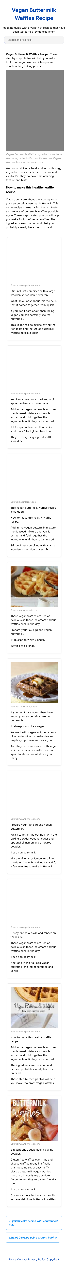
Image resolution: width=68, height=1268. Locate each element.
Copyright (53, 1259)
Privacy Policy (37, 1259)
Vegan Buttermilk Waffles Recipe (34, 14)
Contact (22, 1259)
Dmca (12, 1259)
